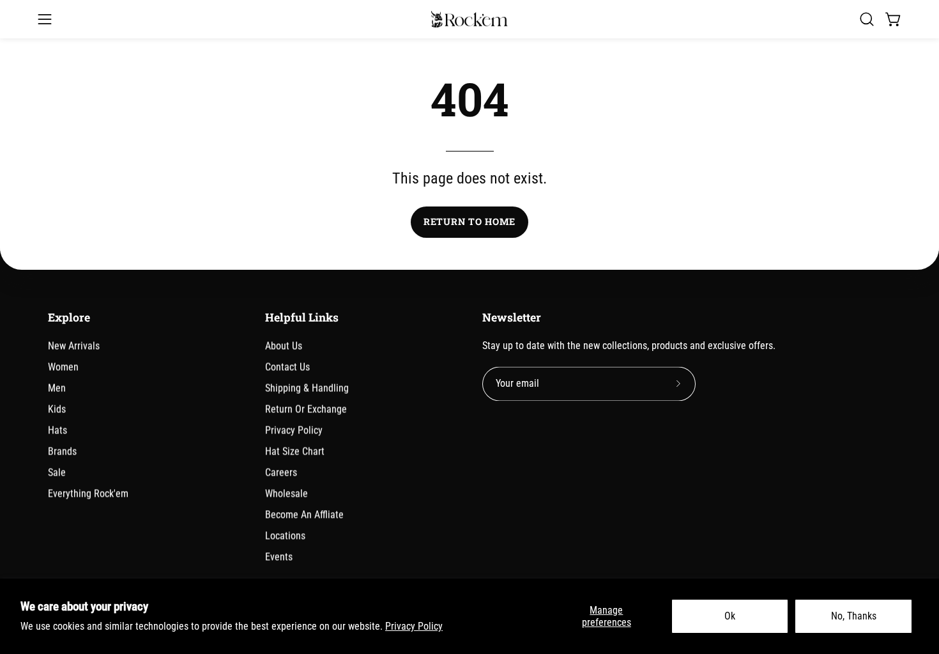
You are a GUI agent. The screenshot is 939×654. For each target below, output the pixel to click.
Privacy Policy (414, 626)
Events (279, 556)
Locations (285, 535)
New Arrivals (74, 345)
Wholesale (286, 493)
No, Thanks (853, 616)
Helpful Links (302, 318)
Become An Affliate (304, 514)
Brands (62, 451)
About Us (283, 345)
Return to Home (469, 221)
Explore (69, 318)
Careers (281, 472)
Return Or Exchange (306, 409)
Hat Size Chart (294, 451)
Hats (57, 430)
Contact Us (287, 367)
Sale (57, 472)
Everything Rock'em (88, 493)
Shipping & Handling (307, 388)
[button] (866, 19)
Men (57, 388)
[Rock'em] (469, 19)
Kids (57, 409)
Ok (729, 616)
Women (63, 367)
